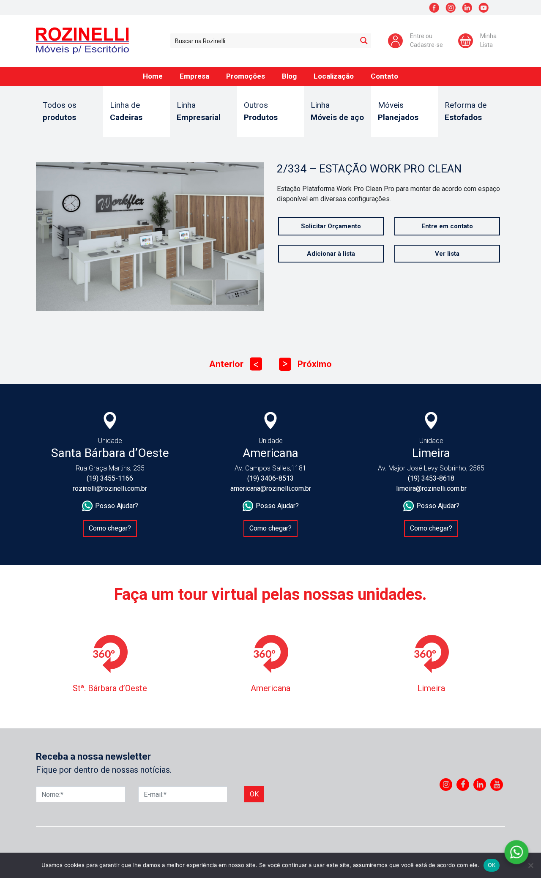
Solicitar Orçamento (331, 226)
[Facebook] (463, 784)
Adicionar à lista (331, 253)
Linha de (126, 111)
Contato (384, 76)
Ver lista (447, 253)
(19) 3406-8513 (270, 478)
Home (153, 76)
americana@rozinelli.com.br (270, 488)
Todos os (60, 111)
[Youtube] (497, 784)
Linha (199, 111)
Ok (254, 794)
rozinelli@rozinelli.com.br (110, 488)
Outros (261, 111)
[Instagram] (446, 784)
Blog (289, 76)
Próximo (307, 364)
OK (492, 865)
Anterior (233, 364)
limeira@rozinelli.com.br (431, 488)
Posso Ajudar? (116, 506)
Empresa (194, 76)
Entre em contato (447, 226)
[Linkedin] (480, 784)
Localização (334, 76)
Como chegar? (110, 528)
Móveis (398, 111)
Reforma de (465, 111)
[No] (530, 865)
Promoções (245, 76)
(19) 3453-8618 (431, 478)
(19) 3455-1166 (110, 478)
